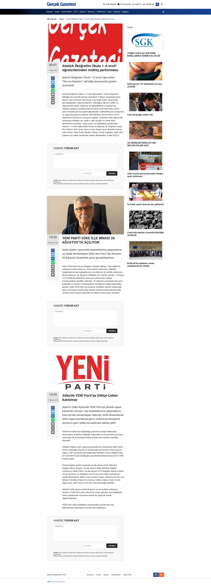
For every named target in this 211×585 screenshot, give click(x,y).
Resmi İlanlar (67, 12)
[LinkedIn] (53, 86)
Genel (57, 12)
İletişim (106, 575)
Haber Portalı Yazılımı (58, 582)
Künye (98, 575)
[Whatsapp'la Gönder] (53, 90)
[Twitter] (53, 82)
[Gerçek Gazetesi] (61, 4)
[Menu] (163, 11)
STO (75, 12)
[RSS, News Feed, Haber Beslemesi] (161, 575)
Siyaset (82, 12)
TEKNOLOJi (101, 12)
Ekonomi (91, 12)
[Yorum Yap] (53, 102)
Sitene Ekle (127, 575)
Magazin (125, 12)
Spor (110, 12)
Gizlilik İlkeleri (116, 575)
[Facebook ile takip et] (157, 4)
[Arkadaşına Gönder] (53, 94)
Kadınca (117, 12)
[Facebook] (53, 78)
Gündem (49, 12)
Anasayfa (90, 575)
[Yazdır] (53, 98)
